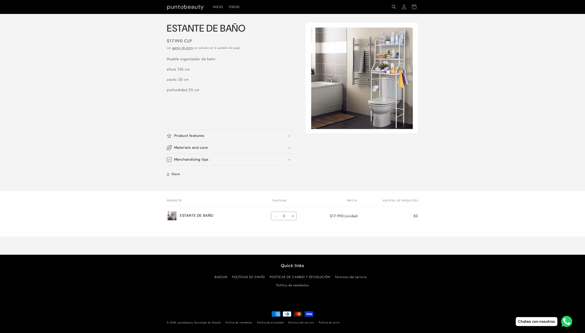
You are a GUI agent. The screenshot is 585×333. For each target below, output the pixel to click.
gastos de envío (182, 48)
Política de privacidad (270, 322)
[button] (394, 7)
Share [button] (175, 174)
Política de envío (329, 322)
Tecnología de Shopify (207, 322)
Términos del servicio (351, 277)
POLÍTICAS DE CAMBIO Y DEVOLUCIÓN (300, 277)
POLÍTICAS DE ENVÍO (248, 277)
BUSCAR (221, 277)
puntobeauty (185, 322)
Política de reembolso (292, 285)
